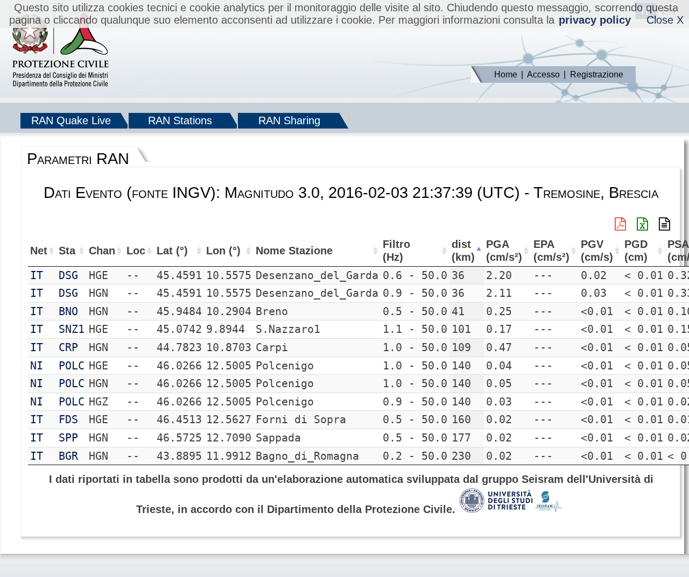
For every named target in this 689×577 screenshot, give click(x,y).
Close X (665, 20)
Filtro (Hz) (396, 250)
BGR (68, 456)
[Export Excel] (642, 224)
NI (36, 365)
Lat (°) (172, 251)
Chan (102, 251)
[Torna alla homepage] (60, 51)
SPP (68, 437)
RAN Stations (180, 120)
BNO (68, 311)
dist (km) (463, 250)
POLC (72, 365)
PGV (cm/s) (597, 250)
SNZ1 (72, 329)
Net (38, 251)
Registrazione (596, 74)
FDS (68, 419)
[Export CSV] (664, 224)
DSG (68, 275)
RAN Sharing (289, 120)
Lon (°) (223, 251)
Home (505, 74)
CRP (68, 347)
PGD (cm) (636, 250)
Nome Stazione (294, 251)
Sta (67, 251)
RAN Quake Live (71, 120)
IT (36, 275)
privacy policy (595, 20)
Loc (135, 251)
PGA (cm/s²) (504, 250)
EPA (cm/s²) (551, 250)
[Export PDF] (620, 224)
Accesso (543, 74)
